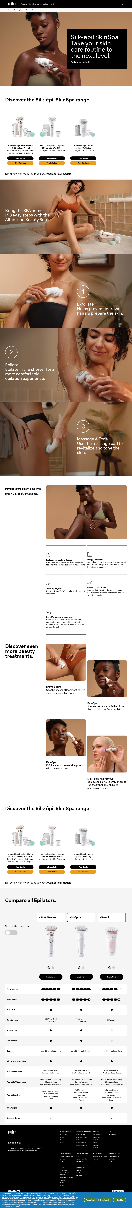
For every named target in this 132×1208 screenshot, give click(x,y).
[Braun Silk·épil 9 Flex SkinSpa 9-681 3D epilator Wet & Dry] (20, 127)
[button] (24, 4)
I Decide (119, 1200)
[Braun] (12, 4)
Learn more (50, 977)
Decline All (104, 1200)
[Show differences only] (11, 932)
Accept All (90, 1200)
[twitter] (10, 1191)
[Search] (123, 4)
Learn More (81, 977)
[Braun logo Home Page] (12, 4)
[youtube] (18, 1191)
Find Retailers (20, 163)
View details (20, 158)
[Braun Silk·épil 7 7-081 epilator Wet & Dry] (83, 127)
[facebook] (14, 1191)
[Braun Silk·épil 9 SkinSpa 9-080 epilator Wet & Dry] (52, 127)
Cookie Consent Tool (49, 1205)
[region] (66, 138)
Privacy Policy (33, 1203)
